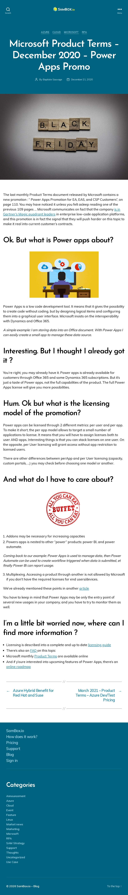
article (84, 588)
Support (13, 748)
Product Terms (45, 656)
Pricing (12, 742)
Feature (11, 815)
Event (9, 810)
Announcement (15, 796)
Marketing (12, 829)
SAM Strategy (15, 843)
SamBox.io (15, 730)
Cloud (56, 32)
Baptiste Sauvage (52, 79)
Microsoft (71, 32)
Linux (9, 819)
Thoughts (12, 852)
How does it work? (21, 736)
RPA (84, 32)
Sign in (12, 760)
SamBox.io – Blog (28, 886)
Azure (45, 32)
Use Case (12, 862)
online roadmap (18, 667)
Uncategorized (15, 857)
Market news (14, 824)
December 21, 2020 (82, 79)
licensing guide (99, 645)
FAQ (33, 650)
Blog (10, 754)
